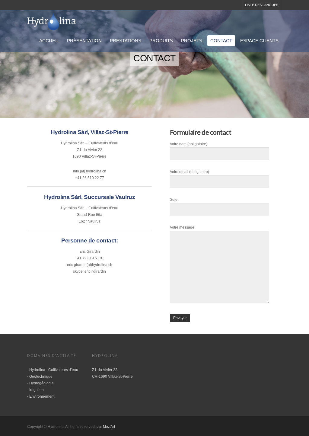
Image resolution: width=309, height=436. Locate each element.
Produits (161, 40)
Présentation (84, 40)
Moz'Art (109, 427)
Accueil (49, 40)
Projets (191, 40)
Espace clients (259, 40)
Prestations (125, 40)
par (100, 427)
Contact (221, 40)
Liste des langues (261, 5)
